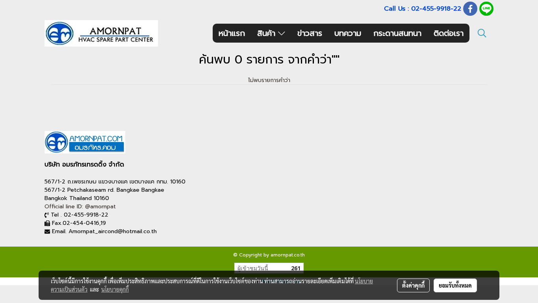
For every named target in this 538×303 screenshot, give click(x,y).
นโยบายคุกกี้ (115, 289)
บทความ (347, 33)
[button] (482, 33)
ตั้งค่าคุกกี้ (413, 285)
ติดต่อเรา (449, 33)
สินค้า (267, 33)
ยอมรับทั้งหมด (455, 285)
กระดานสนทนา (397, 33)
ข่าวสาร (309, 33)
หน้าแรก (232, 33)
